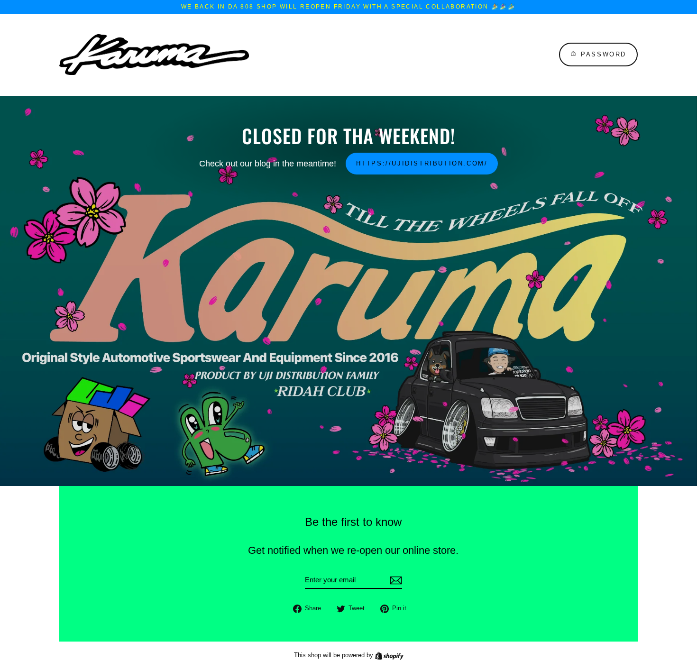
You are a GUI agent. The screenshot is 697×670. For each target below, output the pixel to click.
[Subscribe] (394, 580)
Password (603, 54)
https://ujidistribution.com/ (422, 163)
